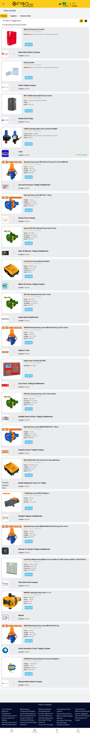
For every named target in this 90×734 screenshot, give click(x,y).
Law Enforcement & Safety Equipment (28, 723)
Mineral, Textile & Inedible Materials (65, 717)
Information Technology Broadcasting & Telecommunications (64, 722)
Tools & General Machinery (7, 710)
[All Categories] (3, 4)
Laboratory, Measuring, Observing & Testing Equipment (45, 720)
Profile (78, 732)
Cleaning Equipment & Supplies (63, 710)
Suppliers (13, 16)
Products (4, 16)
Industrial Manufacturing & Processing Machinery (27, 714)
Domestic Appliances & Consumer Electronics (45, 714)
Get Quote (35, 732)
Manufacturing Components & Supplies (27, 710)
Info (57, 732)
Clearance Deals (25, 16)
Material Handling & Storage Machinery (44, 710)
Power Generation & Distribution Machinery (27, 719)
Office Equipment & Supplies (81, 719)
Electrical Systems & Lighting (8, 719)
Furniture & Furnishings (45, 725)
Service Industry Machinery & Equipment (82, 710)
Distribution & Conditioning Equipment (9, 714)
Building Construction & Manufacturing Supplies (9, 723)
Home (12, 732)
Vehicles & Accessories (64, 714)
